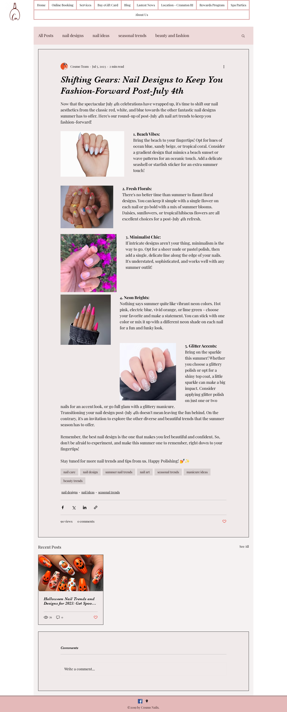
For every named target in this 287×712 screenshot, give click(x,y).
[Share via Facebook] (63, 507)
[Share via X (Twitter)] (74, 507)
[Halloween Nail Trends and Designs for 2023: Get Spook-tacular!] (70, 573)
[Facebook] (140, 701)
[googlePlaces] (147, 701)
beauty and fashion (172, 35)
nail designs (73, 35)
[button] (243, 35)
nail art (145, 472)
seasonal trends (132, 35)
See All (244, 546)
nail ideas (101, 35)
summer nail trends (118, 472)
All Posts (45, 35)
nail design (90, 472)
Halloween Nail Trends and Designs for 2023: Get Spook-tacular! (70, 601)
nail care (69, 472)
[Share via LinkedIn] (85, 507)
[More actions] (223, 66)
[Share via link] (95, 507)
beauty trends (73, 481)
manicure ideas (197, 472)
